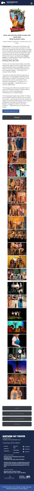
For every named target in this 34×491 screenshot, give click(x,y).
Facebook (27, 449)
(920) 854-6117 (7, 438)
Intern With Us (16, 452)
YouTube (27, 451)
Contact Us (6, 448)
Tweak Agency (23, 488)
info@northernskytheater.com (12, 440)
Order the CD (11, 111)
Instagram (27, 446)
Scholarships (16, 450)
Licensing (6, 446)
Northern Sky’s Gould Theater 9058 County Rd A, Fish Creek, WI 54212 (15, 472)
